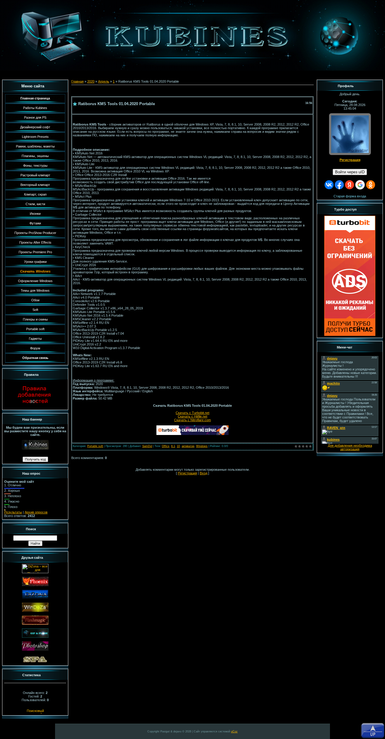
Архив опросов (36, 512)
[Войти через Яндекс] (349, 184)
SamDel (147, 446)
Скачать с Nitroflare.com (192, 420)
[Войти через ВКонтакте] (329, 184)
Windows (202, 446)
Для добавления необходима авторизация (350, 447)
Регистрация (187, 473)
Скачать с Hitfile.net (192, 416)
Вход (203, 473)
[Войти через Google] (360, 185)
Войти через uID (350, 172)
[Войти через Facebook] (339, 184)
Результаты (13, 512)
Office (165, 446)
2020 (90, 81)
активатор (188, 446)
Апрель (103, 81)
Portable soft (95, 446)
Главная (77, 81)
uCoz (234, 731)
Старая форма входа (350, 196)
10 (178, 446)
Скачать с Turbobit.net (192, 413)
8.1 (173, 446)
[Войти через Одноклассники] (370, 184)
